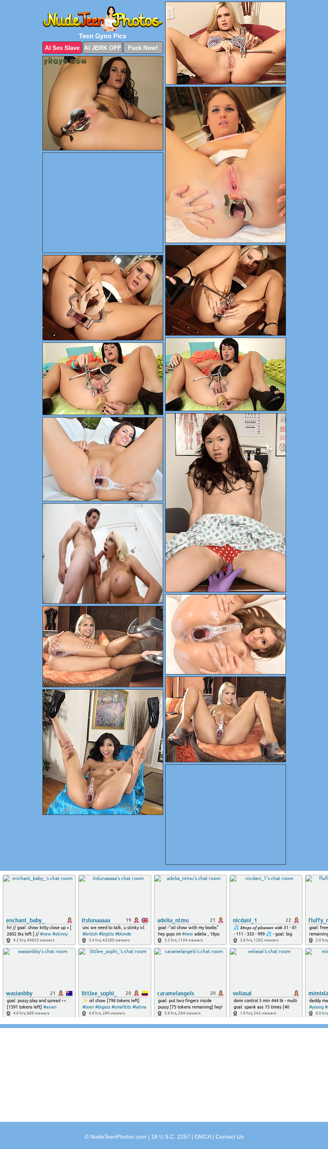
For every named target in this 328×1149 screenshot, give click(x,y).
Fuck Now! (143, 47)
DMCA (203, 1136)
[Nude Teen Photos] (102, 19)
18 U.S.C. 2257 (170, 1136)
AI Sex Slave (62, 47)
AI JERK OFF (102, 47)
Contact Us (230, 1136)
